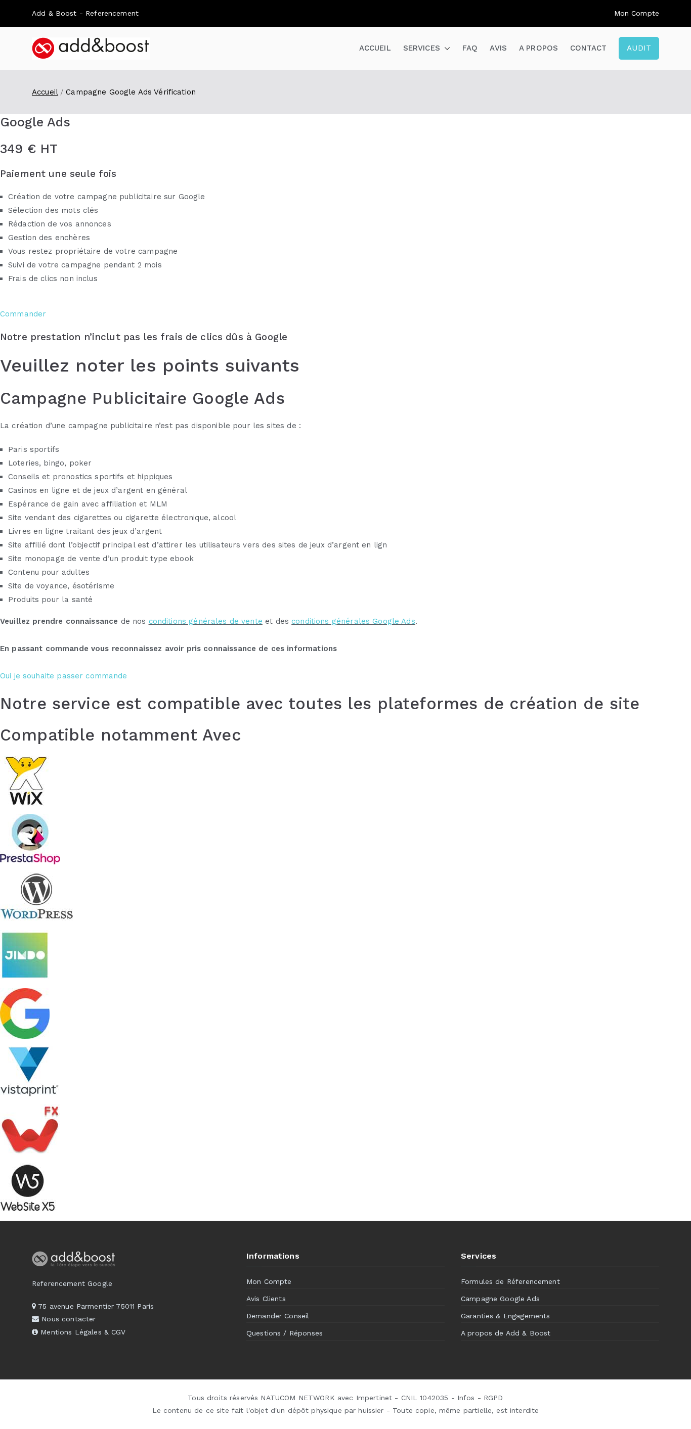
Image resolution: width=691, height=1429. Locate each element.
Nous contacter (68, 1319)
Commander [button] (23, 313)
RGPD (493, 1398)
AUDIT (639, 48)
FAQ (470, 48)
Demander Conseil (277, 1316)
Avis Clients (266, 1299)
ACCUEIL (375, 48)
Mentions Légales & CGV (82, 1332)
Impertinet (374, 1398)
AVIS (498, 48)
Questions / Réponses (284, 1333)
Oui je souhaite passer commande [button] (63, 675)
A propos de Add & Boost (505, 1333)
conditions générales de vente (206, 621)
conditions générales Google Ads (353, 621)
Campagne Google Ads (500, 1299)
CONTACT (588, 48)
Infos (466, 1398)
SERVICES (421, 48)
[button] (445, 48)
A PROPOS (538, 48)
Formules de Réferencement (510, 1281)
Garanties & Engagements (505, 1316)
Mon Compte (269, 1281)
